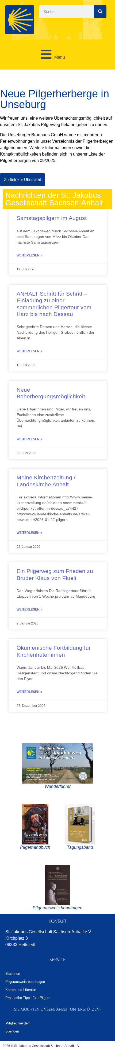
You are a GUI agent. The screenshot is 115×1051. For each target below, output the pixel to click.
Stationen (12, 974)
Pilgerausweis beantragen (25, 982)
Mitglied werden (17, 1023)
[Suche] (100, 11)
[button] (51, 54)
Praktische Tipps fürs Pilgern (27, 998)
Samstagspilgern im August (52, 218)
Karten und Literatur (20, 990)
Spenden (12, 1031)
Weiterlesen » (29, 255)
